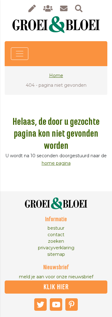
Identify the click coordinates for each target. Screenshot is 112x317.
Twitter (40, 304)
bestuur (56, 228)
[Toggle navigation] (19, 53)
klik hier (56, 287)
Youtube (56, 304)
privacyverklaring (56, 248)
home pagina (56, 163)
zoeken (56, 241)
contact (56, 234)
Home (56, 75)
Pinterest (71, 304)
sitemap (56, 254)
